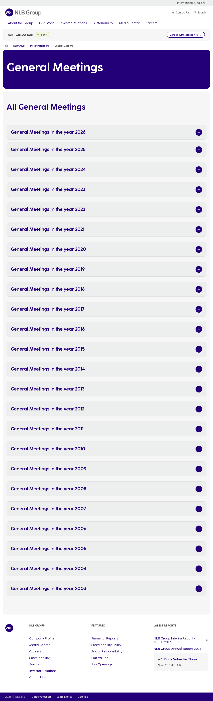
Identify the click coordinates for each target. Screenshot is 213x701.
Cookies (83, 696)
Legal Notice (64, 696)
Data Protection (41, 696)
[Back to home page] (23, 12)
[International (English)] (6, 45)
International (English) (191, 2)
